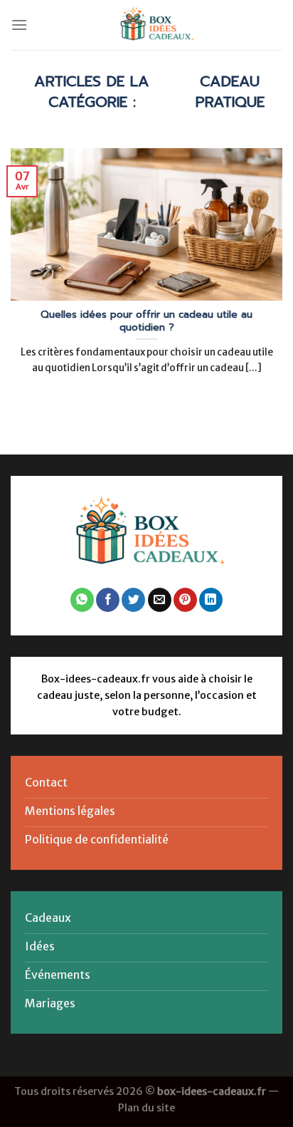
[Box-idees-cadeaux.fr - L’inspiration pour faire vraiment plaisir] (155, 25)
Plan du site (146, 1107)
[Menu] (19, 24)
